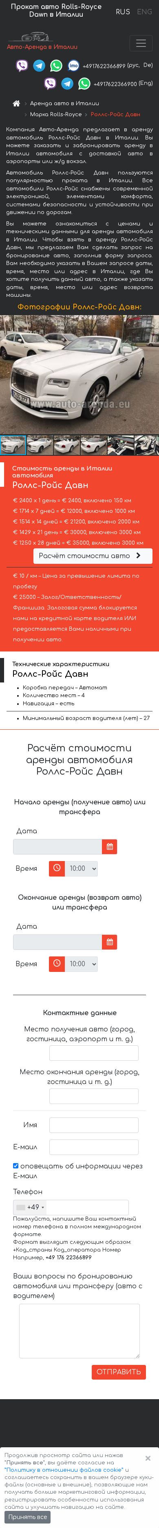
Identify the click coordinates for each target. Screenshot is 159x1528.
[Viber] (22, 65)
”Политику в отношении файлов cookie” (64, 1470)
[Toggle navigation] (141, 43)
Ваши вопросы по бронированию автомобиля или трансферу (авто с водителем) (77, 1286)
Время (26, 868)
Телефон (27, 1192)
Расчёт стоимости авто (85, 556)
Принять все (27, 1517)
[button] (40, 445)
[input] (57, 847)
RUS (123, 12)
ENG (144, 12)
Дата (26, 831)
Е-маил (25, 1147)
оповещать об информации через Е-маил (78, 1171)
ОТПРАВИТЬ (119, 1372)
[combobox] (29, 1207)
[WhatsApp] (56, 65)
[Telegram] (39, 65)
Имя (30, 1125)
